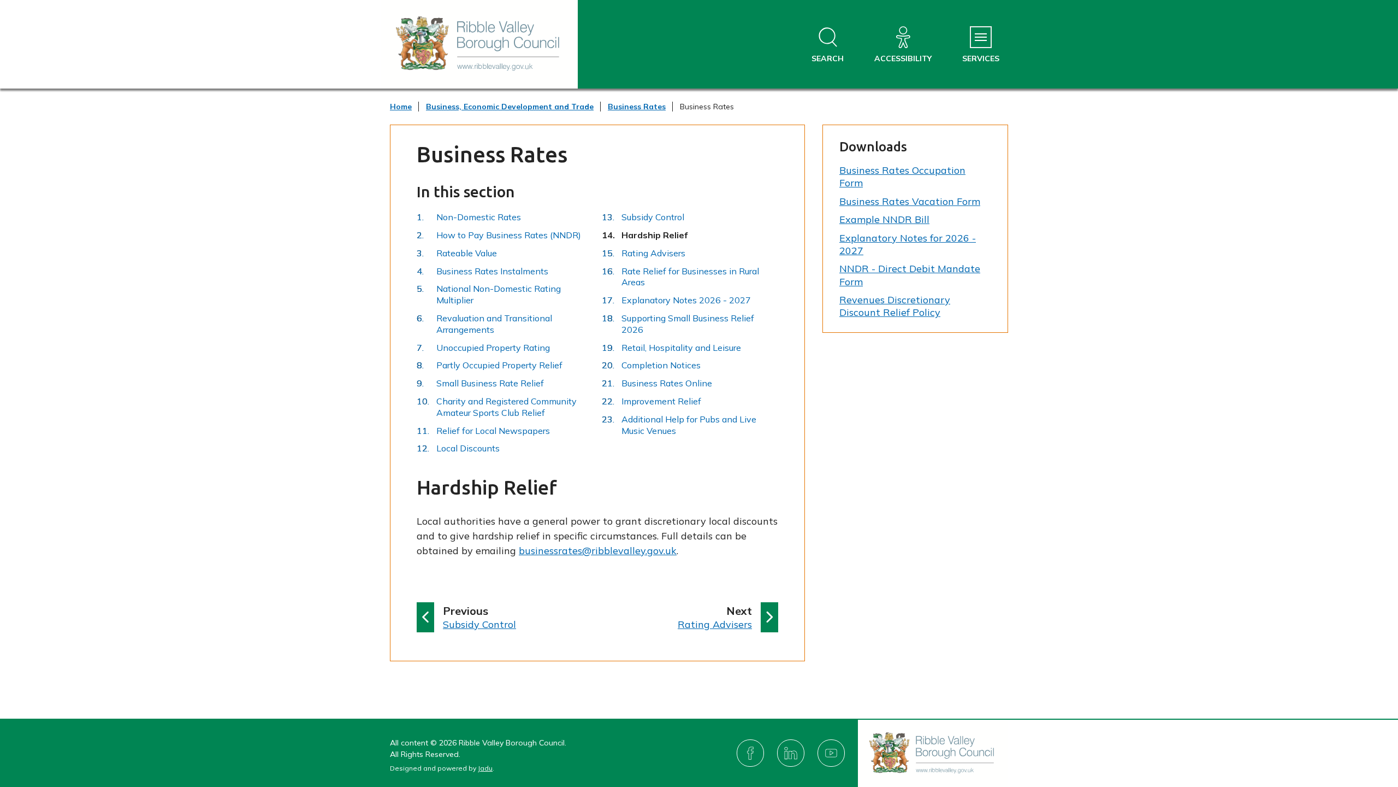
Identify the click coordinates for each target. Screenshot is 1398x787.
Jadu (485, 768)
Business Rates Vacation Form (909, 201)
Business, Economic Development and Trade (510, 106)
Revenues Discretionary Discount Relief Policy (894, 306)
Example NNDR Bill (884, 219)
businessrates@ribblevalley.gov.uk (598, 550)
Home (401, 106)
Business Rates (637, 106)
